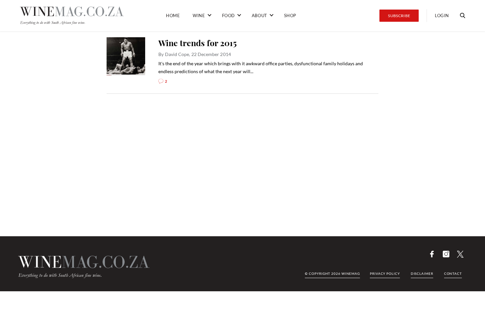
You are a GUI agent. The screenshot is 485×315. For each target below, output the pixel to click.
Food (228, 15)
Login (442, 15)
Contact (453, 273)
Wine (199, 15)
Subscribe (399, 15)
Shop (290, 15)
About (259, 15)
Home (173, 15)
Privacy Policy (385, 273)
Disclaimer (422, 273)
